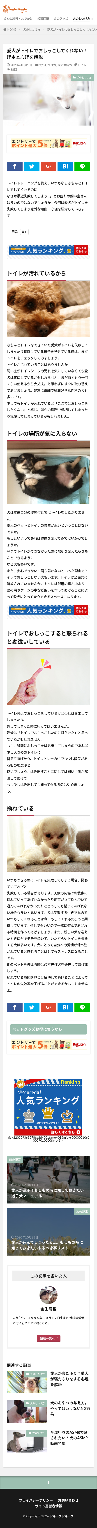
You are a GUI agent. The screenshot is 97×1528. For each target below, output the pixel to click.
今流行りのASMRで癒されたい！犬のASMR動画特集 (69, 1438)
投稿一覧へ (47, 1338)
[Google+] (48, 166)
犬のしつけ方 (81, 18)
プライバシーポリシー (36, 1500)
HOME (11, 29)
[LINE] (82, 166)
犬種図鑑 (43, 18)
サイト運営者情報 (48, 1506)
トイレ (82, 65)
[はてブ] (65, 166)
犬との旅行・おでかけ (18, 18)
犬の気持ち (65, 65)
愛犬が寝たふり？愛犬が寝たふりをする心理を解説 (69, 1379)
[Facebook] (15, 166)
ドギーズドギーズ (62, 1516)
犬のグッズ (60, 18)
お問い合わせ (68, 1500)
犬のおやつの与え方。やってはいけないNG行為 (70, 1409)
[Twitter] (31, 166)
